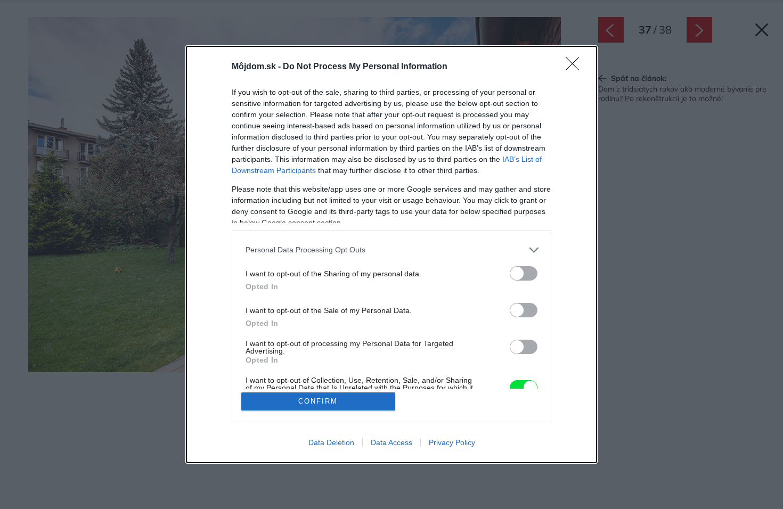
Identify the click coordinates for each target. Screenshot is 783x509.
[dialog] (391, 254)
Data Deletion (331, 442)
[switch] (523, 273)
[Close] (576, 67)
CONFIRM (318, 401)
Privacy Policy (452, 442)
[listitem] (391, 250)
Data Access (391, 442)
